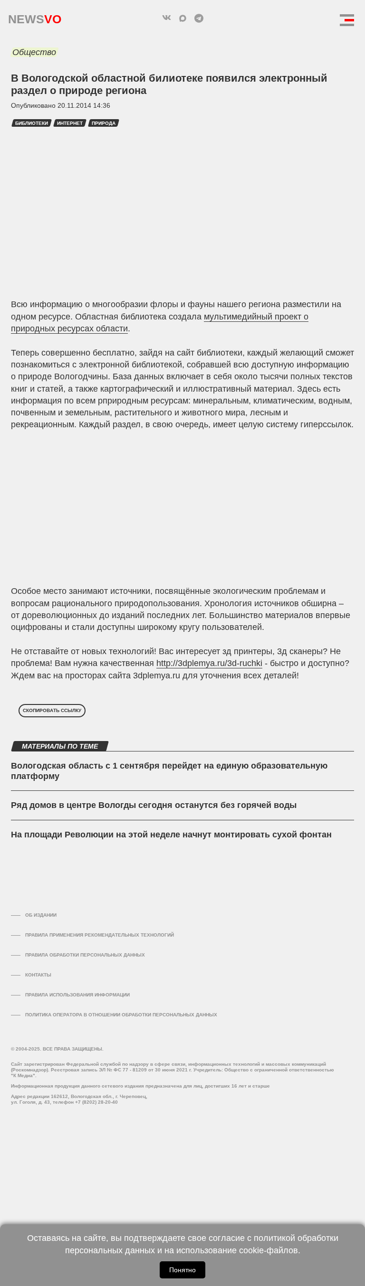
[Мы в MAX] (182, 18)
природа (103, 123)
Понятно (182, 1270)
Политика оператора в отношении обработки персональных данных (121, 1014)
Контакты (38, 974)
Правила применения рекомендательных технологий (99, 935)
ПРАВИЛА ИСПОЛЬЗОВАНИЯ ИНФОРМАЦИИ (77, 994)
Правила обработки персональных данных (85, 954)
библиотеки (31, 123)
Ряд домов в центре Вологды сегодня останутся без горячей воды (154, 805)
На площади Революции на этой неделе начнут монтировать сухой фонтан (171, 834)
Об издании (41, 915)
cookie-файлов (268, 1250)
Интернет (70, 123)
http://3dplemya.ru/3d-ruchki (209, 663)
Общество (34, 52)
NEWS (34, 16)
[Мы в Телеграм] (198, 18)
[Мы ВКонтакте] (166, 18)
